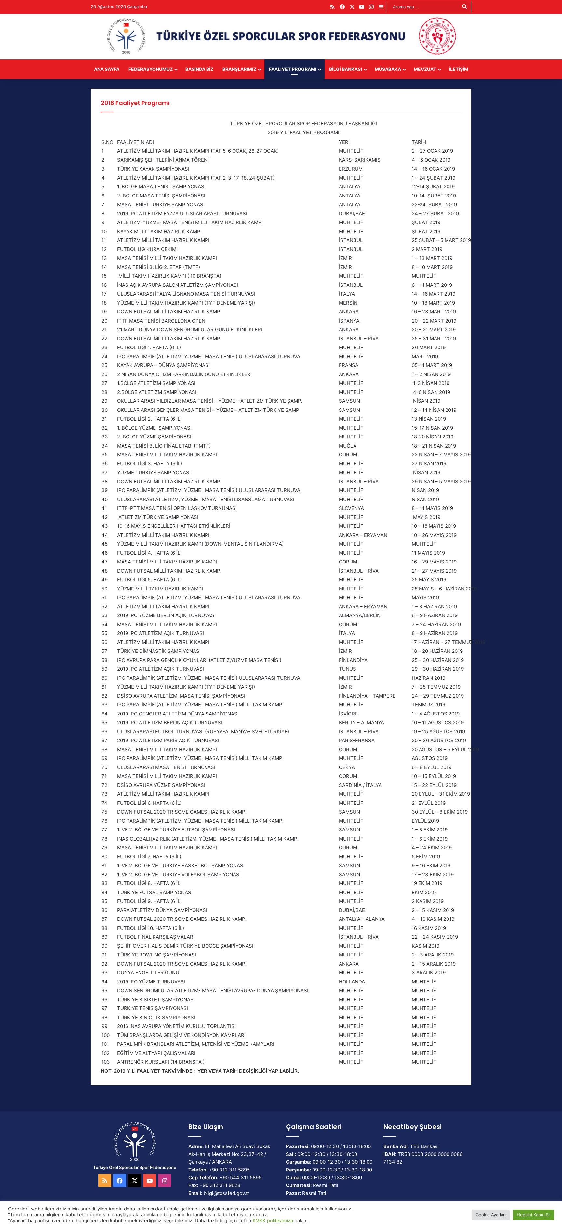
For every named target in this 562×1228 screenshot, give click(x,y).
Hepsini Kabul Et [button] (533, 1214)
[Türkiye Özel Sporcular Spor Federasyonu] (281, 37)
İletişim (458, 69)
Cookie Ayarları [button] (491, 1214)
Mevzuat (425, 69)
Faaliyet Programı (292, 69)
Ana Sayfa (106, 69)
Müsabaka (388, 69)
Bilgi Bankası (345, 69)
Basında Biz (199, 69)
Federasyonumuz (150, 69)
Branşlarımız (239, 69)
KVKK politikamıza (273, 1220)
